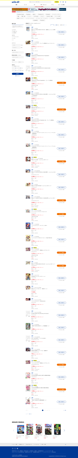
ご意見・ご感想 (43, 444)
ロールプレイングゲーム (57, 14)
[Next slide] (64, 430)
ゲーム (52, 4)
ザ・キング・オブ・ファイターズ (42, 18)
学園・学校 (23, 16)
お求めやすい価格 (49, 16)
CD (34, 4)
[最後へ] (65, 410)
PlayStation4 (28, 14)
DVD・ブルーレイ (43, 4)
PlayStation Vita (41, 14)
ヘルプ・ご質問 (15, 444)
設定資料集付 (35, 20)
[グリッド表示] (57, 25)
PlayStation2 (48, 14)
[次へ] (64, 410)
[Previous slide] (14, 430)
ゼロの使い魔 (36, 16)
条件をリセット (17, 75)
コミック (25, 4)
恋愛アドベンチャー (20, 18)
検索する (17, 73)
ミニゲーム (29, 16)
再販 (18, 16)
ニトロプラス (52, 18)
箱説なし (34, 14)
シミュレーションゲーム (30, 18)
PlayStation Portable (20, 14)
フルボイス (42, 16)
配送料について (22, 444)
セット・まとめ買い (61, 4)
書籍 (16, 4)
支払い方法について (29, 444)
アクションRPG (57, 16)
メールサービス (37, 444)
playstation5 (59, 18)
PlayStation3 (42, 20)
